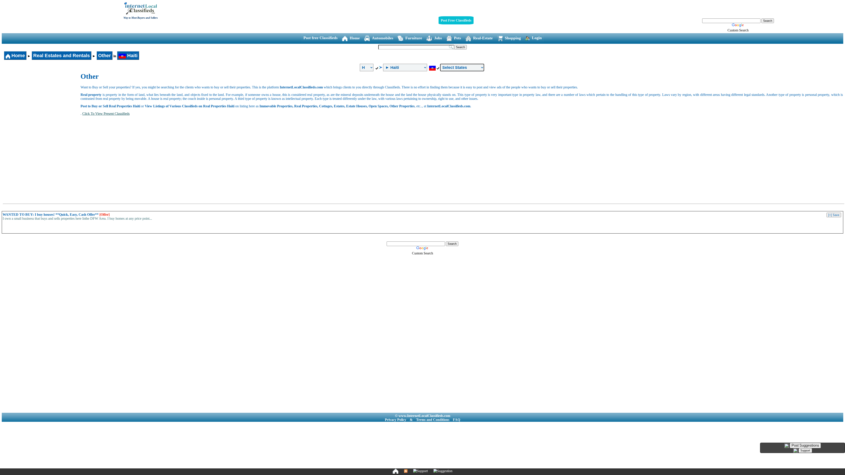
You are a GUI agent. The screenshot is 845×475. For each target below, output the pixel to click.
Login (537, 38)
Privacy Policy (395, 420)
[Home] (395, 471)
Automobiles (382, 38)
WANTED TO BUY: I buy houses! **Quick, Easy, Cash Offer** (56, 214)
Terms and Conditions (432, 420)
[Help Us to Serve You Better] (786, 446)
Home (355, 38)
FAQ (456, 420)
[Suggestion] (443, 471)
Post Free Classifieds (456, 20)
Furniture (413, 38)
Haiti (132, 55)
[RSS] (406, 471)
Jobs (438, 38)
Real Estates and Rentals (61, 55)
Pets (457, 38)
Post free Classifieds (320, 38)
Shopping (513, 38)
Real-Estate (483, 38)
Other (104, 55)
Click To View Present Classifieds (106, 113)
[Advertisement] (41, 105)
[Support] (420, 471)
